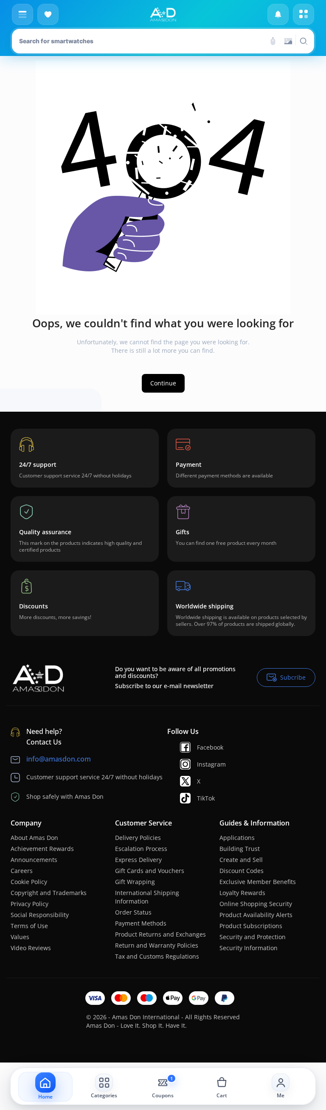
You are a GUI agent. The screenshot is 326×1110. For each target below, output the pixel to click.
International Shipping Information (147, 897)
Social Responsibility (40, 915)
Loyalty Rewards (242, 893)
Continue (163, 383)
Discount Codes (241, 871)
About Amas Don (34, 838)
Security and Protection (252, 937)
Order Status (133, 912)
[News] (278, 14)
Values (20, 937)
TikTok (206, 798)
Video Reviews (31, 948)
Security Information (248, 948)
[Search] (273, 41)
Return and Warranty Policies (156, 945)
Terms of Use (29, 926)
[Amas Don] (163, 14)
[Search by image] (288, 41)
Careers (22, 871)
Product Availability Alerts (255, 915)
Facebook (210, 747)
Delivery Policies (138, 838)
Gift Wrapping (135, 882)
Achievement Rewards (42, 849)
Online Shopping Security (255, 904)
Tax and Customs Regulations (157, 956)
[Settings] (303, 14)
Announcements (34, 860)
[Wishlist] (48, 14)
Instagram (211, 764)
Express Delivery (138, 860)
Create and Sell (241, 860)
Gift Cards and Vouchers (149, 871)
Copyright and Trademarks (49, 893)
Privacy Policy (29, 904)
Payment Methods (140, 923)
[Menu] (22, 14)
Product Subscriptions (250, 926)
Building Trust (239, 849)
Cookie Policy (29, 882)
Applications (237, 838)
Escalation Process (141, 849)
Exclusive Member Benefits (257, 882)
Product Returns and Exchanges (160, 934)
